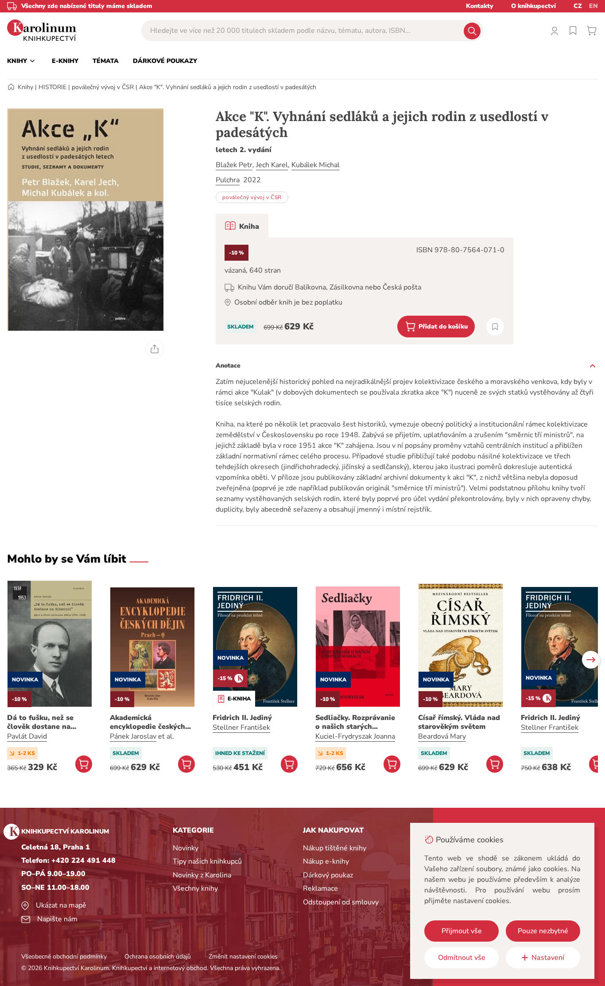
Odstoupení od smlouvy (341, 902)
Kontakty (479, 6)
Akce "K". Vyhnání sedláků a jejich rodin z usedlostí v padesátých (227, 87)
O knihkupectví (533, 6)
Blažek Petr (234, 165)
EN (593, 6)
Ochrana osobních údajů (157, 956)
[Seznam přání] (573, 30)
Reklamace (320, 888)
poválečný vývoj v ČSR (103, 87)
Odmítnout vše (461, 958)
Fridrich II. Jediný (242, 717)
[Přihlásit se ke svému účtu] (554, 30)
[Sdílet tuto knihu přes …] (154, 349)
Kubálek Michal (315, 165)
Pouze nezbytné (543, 931)
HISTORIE (52, 87)
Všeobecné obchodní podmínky (64, 956)
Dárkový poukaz (328, 875)
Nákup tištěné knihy (334, 848)
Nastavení (547, 958)
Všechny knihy (195, 888)
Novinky (185, 848)
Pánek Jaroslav (133, 736)
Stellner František (241, 727)
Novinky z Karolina (202, 875)
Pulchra (228, 180)
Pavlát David (27, 736)
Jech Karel (272, 165)
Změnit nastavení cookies (243, 956)
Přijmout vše (462, 931)
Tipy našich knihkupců (207, 861)
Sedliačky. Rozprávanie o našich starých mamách (355, 722)
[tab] (242, 226)
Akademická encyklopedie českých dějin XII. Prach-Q (147, 722)
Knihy (25, 87)
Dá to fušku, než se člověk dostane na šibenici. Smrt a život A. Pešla (48, 722)
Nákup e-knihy (326, 861)
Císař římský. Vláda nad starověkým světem (459, 722)
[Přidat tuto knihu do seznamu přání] (494, 326)
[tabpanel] (364, 291)
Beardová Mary (442, 736)
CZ (578, 6)
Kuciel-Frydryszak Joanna (355, 736)
